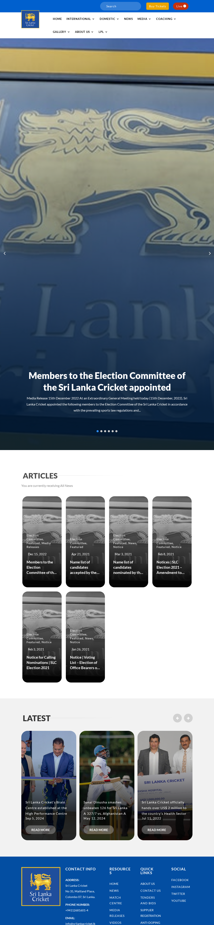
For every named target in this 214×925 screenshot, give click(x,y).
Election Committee (35, 537)
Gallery (59, 31)
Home (57, 19)
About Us (147, 883)
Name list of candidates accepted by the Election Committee (83, 572)
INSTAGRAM (180, 887)
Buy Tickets (157, 6)
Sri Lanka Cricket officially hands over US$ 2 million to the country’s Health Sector (164, 807)
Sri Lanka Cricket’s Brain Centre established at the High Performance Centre (46, 807)
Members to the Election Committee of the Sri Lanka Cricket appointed (41, 572)
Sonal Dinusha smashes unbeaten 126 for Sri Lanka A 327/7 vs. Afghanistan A (105, 807)
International (78, 19)
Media (142, 19)
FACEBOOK (180, 880)
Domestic (107, 19)
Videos (115, 922)
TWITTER (178, 893)
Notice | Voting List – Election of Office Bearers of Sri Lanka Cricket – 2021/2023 (85, 668)
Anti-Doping (150, 922)
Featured (33, 543)
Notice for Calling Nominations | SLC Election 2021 (42, 662)
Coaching (164, 19)
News (128, 19)
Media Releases (39, 545)
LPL (101, 31)
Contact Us (150, 890)
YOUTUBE (178, 900)
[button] (209, 253)
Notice (118, 547)
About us (82, 31)
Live (179, 6)
